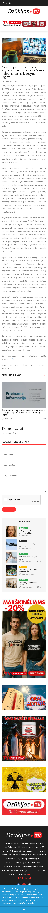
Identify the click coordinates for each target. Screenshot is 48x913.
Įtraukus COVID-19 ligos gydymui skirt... (28, 558)
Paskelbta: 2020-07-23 (10, 81)
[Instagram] (9, 3)
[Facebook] (3, 3)
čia (13, 359)
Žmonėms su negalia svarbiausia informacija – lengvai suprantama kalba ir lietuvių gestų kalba (23, 412)
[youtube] (6, 3)
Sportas (23, 567)
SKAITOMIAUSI (24, 521)
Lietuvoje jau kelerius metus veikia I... (30, 583)
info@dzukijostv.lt (24, 878)
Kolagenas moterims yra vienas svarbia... (28, 532)
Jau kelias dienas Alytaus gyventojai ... (29, 545)
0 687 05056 (32, 874)
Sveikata (23, 528)
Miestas (23, 541)
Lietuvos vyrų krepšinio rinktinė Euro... (28, 570)
